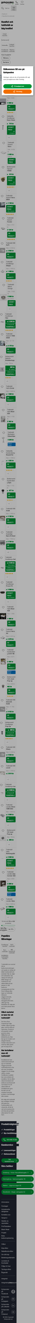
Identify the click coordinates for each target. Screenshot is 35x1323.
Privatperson (19, 86)
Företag (19, 91)
